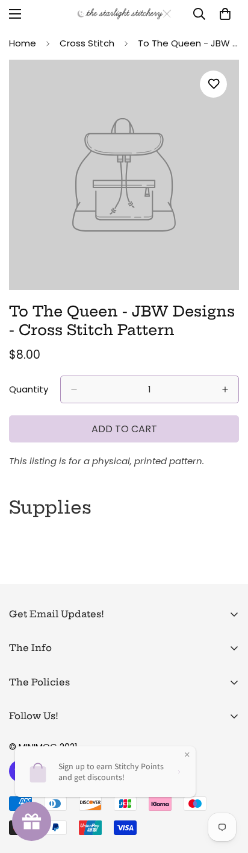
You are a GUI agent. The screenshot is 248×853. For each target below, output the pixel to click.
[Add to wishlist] (213, 84)
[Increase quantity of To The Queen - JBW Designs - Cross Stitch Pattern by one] (225, 389)
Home (22, 43)
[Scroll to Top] (226, 789)
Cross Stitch (87, 43)
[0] (225, 14)
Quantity (28, 389)
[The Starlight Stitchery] (124, 14)
